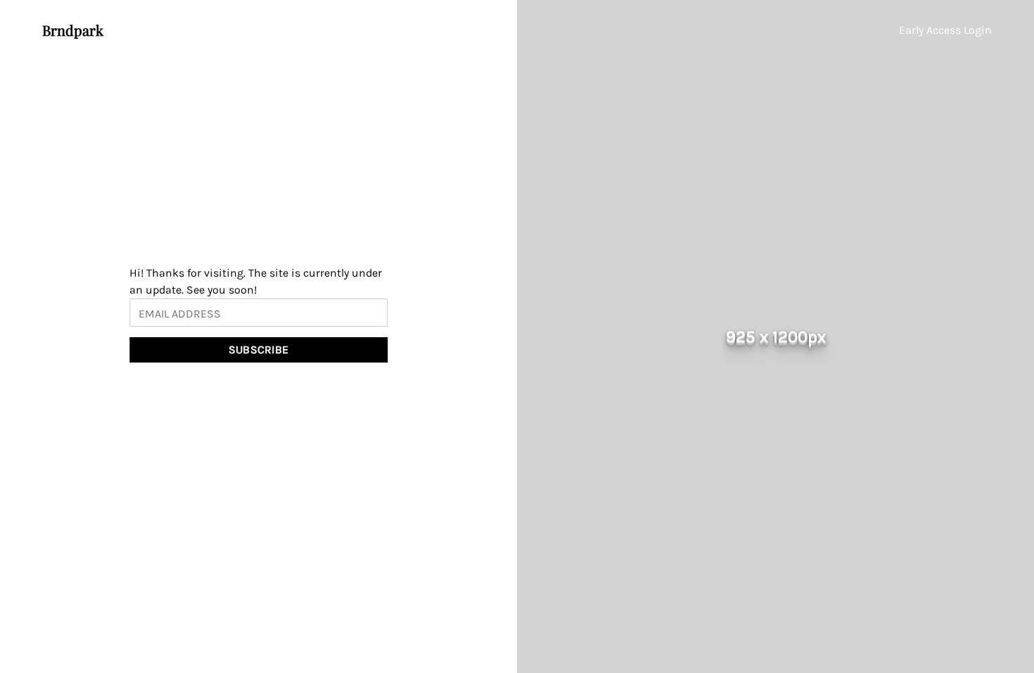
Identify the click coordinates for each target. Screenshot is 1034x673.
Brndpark (72, 30)
